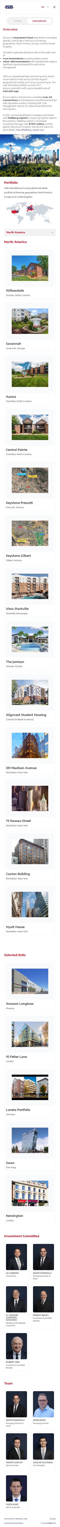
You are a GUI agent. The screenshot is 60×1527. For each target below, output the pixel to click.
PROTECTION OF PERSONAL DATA (15, 1519)
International (39, 21)
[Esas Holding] (9, 7)
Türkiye (17, 21)
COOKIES (53, 1519)
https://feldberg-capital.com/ (30, 130)
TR (47, 7)
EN (43, 7)
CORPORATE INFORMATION (13, 1523)
